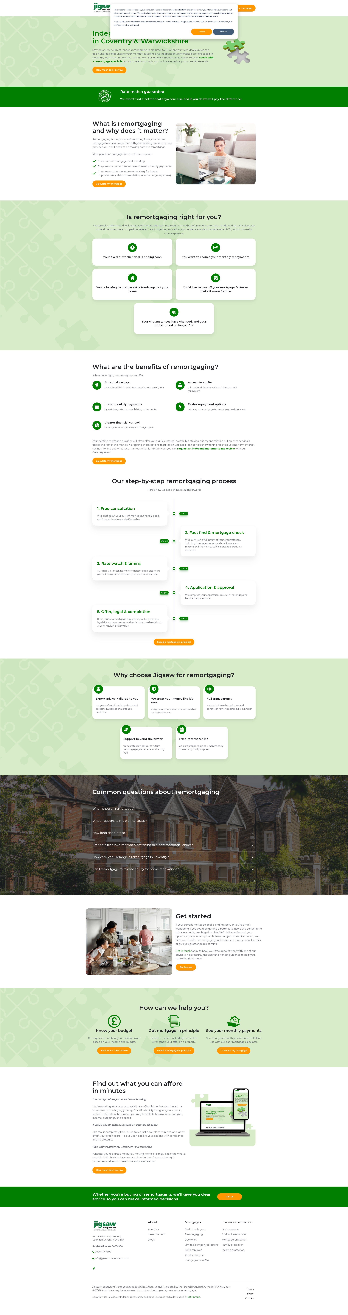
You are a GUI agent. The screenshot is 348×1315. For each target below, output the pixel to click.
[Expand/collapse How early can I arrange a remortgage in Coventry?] (253, 857)
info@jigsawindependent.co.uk (112, 1258)
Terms (250, 1289)
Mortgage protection (234, 1239)
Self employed (193, 1250)
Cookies (249, 1298)
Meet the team (157, 1234)
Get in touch (183, 951)
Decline (223, 31)
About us (153, 1229)
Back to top (249, 880)
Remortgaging (194, 1234)
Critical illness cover (234, 1234)
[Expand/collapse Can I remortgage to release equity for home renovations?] (253, 869)
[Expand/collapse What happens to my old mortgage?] (253, 821)
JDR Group (194, 1297)
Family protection (232, 1244)
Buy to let (191, 1239)
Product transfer (195, 1255)
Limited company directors (201, 1244)
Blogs (151, 1239)
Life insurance (230, 1229)
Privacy (250, 1293)
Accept (201, 31)
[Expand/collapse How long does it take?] (253, 833)
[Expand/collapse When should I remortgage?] (253, 809)
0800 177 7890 (103, 1251)
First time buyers (195, 1229)
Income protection (233, 1250)
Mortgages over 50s (197, 1260)
